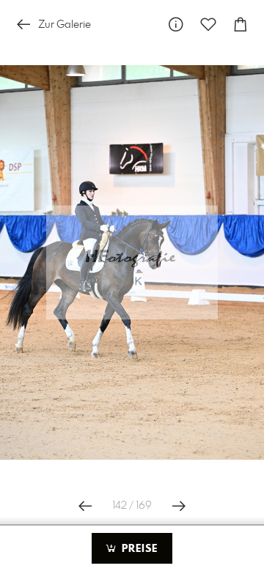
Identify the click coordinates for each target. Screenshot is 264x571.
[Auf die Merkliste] (208, 24)
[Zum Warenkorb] (240, 24)
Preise (138, 549)
